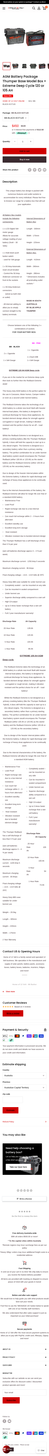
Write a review (13, 1013)
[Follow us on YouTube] (9, 1421)
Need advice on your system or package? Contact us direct (24, 2)
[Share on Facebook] (29, 170)
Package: (16, 113)
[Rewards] (6, 1449)
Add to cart (24, 151)
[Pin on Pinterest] (34, 170)
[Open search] (33, 8)
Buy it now (24, 159)
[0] (44, 8)
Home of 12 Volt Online (14, 101)
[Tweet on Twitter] (39, 170)
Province (6, 1082)
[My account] (39, 8)
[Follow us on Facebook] (4, 1421)
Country (6, 1070)
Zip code (6, 1094)
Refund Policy (8, 1122)
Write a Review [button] (25, 1199)
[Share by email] (44, 170)
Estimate (11, 1110)
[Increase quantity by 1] (30, 141)
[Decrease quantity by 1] (15, 141)
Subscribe (11, 1400)
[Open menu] (4, 8)
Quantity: (6, 141)
